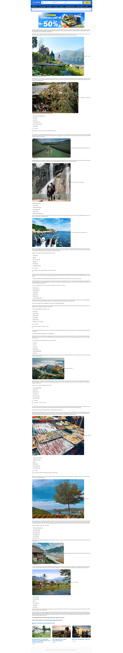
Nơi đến (56, 2)
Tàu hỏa (56, 6)
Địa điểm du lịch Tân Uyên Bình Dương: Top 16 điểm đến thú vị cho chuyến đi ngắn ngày (41, 641)
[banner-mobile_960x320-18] (61, 20)
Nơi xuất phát (46, 2)
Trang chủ (34, 6)
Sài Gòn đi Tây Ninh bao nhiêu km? (81, 639)
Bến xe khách (80, 6)
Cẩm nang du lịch (69, 6)
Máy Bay (62, 6)
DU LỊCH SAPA (42, 6)
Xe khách (49, 6)
